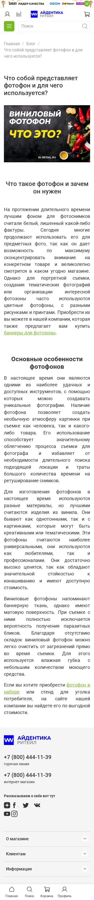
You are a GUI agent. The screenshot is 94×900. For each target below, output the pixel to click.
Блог (31, 43)
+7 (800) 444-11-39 (27, 757)
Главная (12, 43)
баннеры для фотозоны (30, 332)
